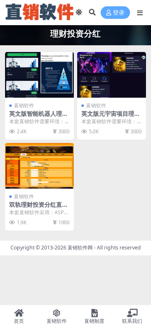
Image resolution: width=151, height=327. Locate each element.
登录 (119, 13)
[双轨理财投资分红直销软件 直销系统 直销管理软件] (39, 166)
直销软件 (24, 105)
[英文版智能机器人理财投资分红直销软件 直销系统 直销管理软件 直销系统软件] (39, 75)
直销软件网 (80, 247)
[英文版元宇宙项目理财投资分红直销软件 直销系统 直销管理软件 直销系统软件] (111, 75)
